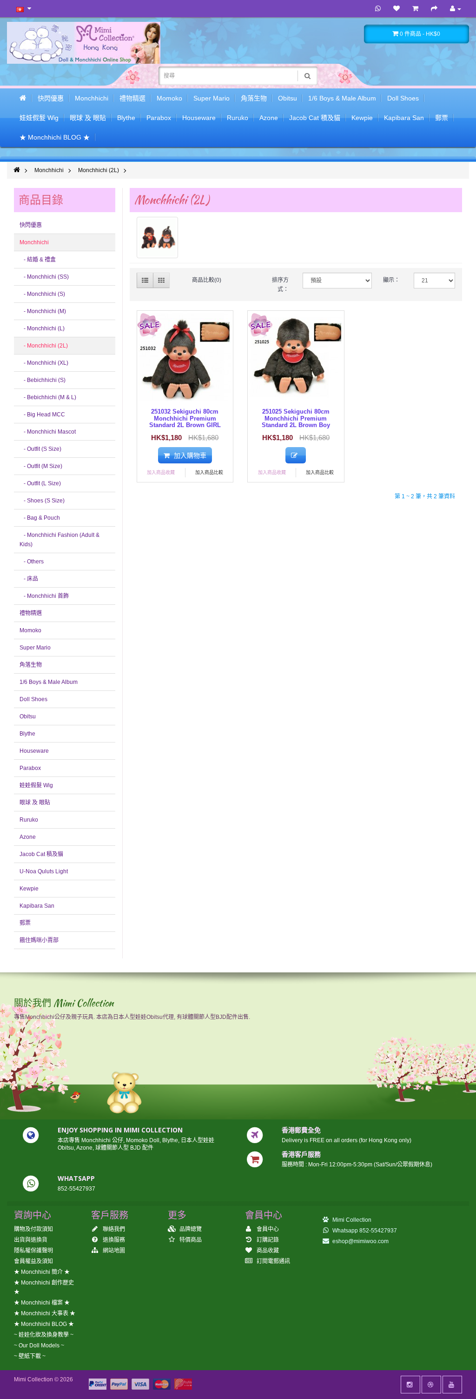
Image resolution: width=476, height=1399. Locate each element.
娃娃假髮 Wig (39, 117)
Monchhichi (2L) (98, 170)
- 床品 (29, 579)
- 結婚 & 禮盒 (38, 259)
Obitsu (287, 98)
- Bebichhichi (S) (43, 380)
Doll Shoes (403, 98)
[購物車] (415, 9)
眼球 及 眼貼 (88, 117)
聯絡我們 (113, 1229)
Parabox (158, 117)
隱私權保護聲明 (33, 1250)
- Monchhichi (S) (42, 294)
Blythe (126, 117)
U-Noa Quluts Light (44, 871)
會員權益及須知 (33, 1261)
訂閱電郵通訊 (272, 1261)
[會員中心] (455, 9)
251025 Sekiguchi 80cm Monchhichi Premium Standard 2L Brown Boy (296, 418)
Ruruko (237, 117)
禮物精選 (132, 98)
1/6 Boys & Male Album (342, 98)
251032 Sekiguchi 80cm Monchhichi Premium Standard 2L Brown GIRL (185, 418)
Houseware (199, 117)
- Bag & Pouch (40, 518)
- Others (32, 561)
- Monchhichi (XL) (44, 363)
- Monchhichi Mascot (48, 431)
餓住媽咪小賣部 (39, 940)
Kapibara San (404, 117)
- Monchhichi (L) (42, 328)
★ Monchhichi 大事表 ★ (44, 1313)
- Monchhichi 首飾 (44, 596)
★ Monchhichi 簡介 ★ (42, 1272)
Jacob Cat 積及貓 (314, 117)
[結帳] (434, 9)
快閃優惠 (51, 98)
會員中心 (267, 1229)
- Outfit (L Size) (40, 483)
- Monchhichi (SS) (44, 277)
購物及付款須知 (33, 1229)
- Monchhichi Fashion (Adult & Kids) (59, 540)
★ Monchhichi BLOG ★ (55, 137)
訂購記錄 (267, 1240)
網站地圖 (113, 1250)
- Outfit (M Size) (41, 466)
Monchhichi (91, 98)
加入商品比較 (209, 472)
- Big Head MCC (42, 414)
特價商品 (190, 1240)
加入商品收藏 (161, 472)
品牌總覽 (190, 1229)
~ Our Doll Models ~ (39, 1345)
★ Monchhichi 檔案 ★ (42, 1302)
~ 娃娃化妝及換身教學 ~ (43, 1335)
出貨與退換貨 (30, 1240)
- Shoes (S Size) (42, 500)
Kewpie (362, 117)
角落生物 (254, 98)
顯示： (391, 280)
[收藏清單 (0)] (396, 9)
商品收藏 (267, 1250)
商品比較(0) (206, 280)
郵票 (441, 117)
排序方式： (280, 285)
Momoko (169, 98)
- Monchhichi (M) (43, 311)
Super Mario (211, 98)
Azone (268, 117)
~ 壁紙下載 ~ (30, 1356)
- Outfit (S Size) (40, 449)
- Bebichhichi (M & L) (48, 397)
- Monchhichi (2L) (44, 345)
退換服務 (113, 1240)
